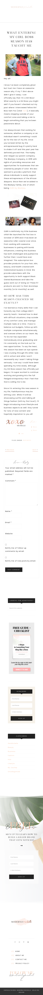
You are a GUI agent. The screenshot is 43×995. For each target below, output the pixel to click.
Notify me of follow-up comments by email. (15, 549)
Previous (10, 450)
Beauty (11, 747)
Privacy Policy (22, 963)
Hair (9, 759)
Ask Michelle (13, 743)
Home (17, 951)
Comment (10, 481)
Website (9, 533)
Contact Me (21, 959)
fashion (11, 755)
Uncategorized (14, 772)
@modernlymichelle (21, 978)
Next (34, 450)
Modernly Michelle (21, 7)
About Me (19, 955)
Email (8, 522)
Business (27, 440)
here (25, 111)
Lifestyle (11, 763)
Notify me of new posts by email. (20, 561)
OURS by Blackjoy (17, 188)
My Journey (12, 768)
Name (8, 511)
